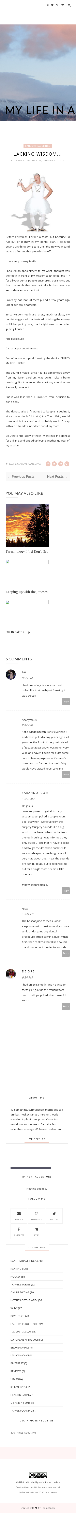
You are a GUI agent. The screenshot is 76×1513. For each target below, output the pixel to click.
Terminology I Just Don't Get (27, 551)
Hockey (15, 1276)
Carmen (20, 160)
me (40, 1482)
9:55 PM (27, 678)
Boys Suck (18, 1316)
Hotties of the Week (24, 1300)
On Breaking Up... (19, 632)
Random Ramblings (37, 145)
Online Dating (20, 1292)
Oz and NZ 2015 (20, 1402)
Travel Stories (20, 1284)
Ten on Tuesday (21, 1332)
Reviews (16, 1371)
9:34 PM (27, 977)
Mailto (19, 1219)
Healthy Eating (21, 1395)
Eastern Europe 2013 (24, 1324)
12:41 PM (28, 914)
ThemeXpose (48, 1507)
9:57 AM (27, 724)
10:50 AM (28, 799)
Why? (14, 1308)
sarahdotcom (35, 793)
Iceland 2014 (19, 1387)
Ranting (16, 1268)
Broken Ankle (20, 1347)
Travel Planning (22, 1410)
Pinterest (19, 1235)
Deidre (28, 971)
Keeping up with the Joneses (26, 592)
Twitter (54, 1219)
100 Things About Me (23, 1432)
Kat (25, 672)
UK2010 (15, 1379)
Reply (66, 701)
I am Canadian (20, 1355)
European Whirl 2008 (25, 1339)
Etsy (36, 1235)
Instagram (36, 1219)
